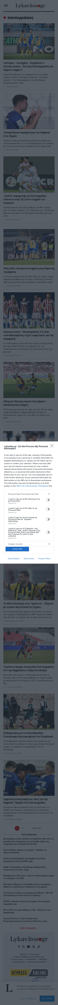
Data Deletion (14, 558)
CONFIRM (17, 549)
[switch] (47, 500)
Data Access (29, 558)
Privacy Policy (44, 558)
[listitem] (29, 494)
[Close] (52, 446)
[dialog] (29, 502)
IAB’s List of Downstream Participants (32, 486)
